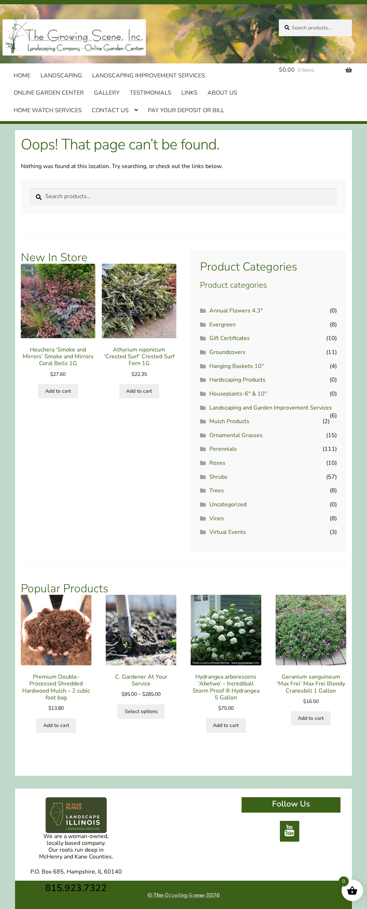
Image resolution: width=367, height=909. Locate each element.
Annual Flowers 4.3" (236, 311)
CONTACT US (110, 110)
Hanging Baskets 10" (236, 366)
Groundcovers (227, 352)
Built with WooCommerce (182, 895)
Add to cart (58, 391)
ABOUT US (222, 93)
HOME (22, 76)
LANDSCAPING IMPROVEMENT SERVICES (148, 76)
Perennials (223, 449)
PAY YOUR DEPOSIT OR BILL (186, 110)
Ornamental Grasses (236, 435)
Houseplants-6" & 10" (238, 394)
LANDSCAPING (61, 76)
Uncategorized (228, 504)
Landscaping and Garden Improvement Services (270, 408)
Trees (216, 490)
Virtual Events (227, 532)
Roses (217, 463)
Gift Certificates (229, 338)
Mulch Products (229, 421)
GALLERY (107, 93)
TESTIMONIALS (150, 93)
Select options (141, 711)
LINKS (189, 93)
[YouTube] (289, 831)
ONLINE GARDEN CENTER (49, 93)
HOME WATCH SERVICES (48, 110)
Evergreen (222, 325)
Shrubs (218, 477)
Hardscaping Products (237, 380)
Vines (216, 518)
